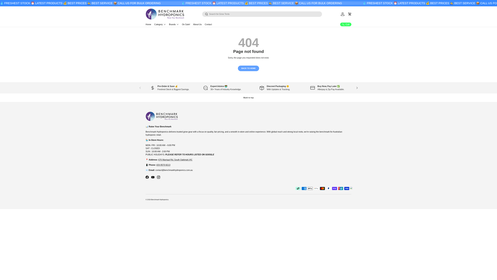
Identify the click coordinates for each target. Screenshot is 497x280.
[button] (350, 14)
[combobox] (262, 14)
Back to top (248, 98)
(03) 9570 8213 (163, 165)
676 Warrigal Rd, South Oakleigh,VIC (175, 160)
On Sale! (186, 24)
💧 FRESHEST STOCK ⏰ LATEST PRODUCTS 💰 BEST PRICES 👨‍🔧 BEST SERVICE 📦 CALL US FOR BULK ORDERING (80, 3)
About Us (197, 24)
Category (158, 24)
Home (148, 24)
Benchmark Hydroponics (160, 200)
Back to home (248, 68)
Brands (172, 24)
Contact (208, 24)
